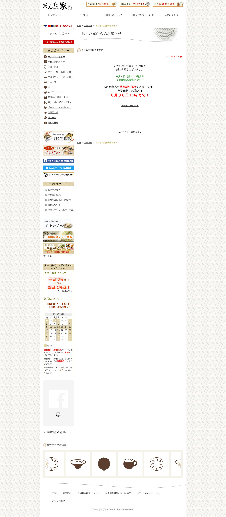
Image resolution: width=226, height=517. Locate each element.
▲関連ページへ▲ (130, 105)
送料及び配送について (142, 15)
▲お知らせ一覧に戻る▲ (130, 132)
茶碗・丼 (52, 82)
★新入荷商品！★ (56, 61)
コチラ (60, 370)
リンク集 (47, 256)
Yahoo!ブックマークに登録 (45, 432)
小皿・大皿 (53, 67)
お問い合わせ (171, 15)
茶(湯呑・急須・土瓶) (58, 97)
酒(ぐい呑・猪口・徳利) (59, 102)
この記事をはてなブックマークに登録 (48, 432)
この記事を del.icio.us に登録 (58, 432)
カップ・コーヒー (56, 92)
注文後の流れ (54, 195)
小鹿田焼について (113, 15)
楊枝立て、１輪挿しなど (59, 107)
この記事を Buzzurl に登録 (51, 432)
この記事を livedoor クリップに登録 (55, 432)
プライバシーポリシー (148, 493)
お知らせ (88, 25)
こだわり (83, 15)
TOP (79, 25)
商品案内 (67, 493)
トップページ (54, 15)
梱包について (54, 205)
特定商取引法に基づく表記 (60, 209)
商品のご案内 (54, 190)
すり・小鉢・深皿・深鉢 (59, 72)
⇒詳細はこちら (65, 290)
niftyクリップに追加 (64, 432)
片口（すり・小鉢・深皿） (60, 77)
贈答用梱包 (53, 122)
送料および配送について (59, 200)
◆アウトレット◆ (56, 56)
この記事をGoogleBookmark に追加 (61, 432)
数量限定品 (53, 112)
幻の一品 (52, 117)
